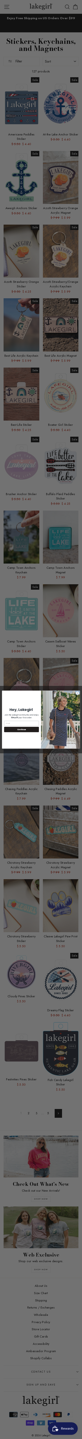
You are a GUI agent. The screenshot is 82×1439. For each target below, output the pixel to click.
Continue (21, 729)
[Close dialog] (77, 693)
